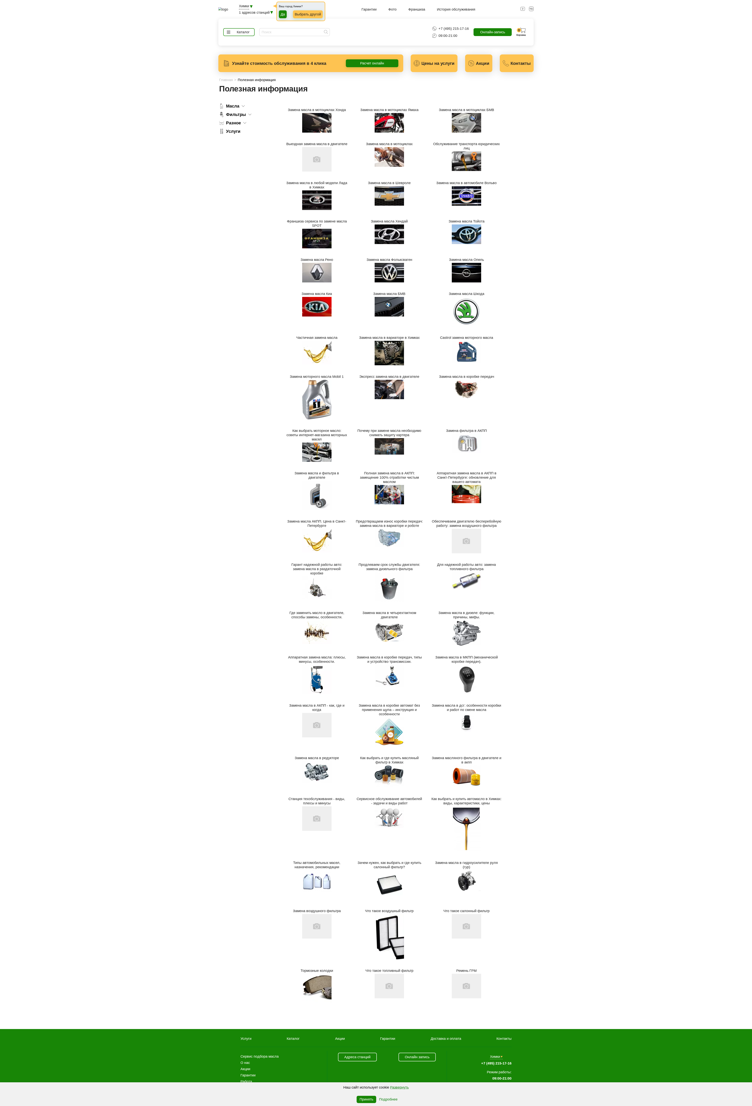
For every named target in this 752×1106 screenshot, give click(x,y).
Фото (392, 9)
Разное (233, 122)
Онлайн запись (417, 1057)
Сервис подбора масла (259, 1056)
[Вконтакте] (531, 10)
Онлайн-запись (492, 32)
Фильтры (236, 114)
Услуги (233, 131)
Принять (366, 1099)
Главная (226, 80)
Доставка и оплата (446, 1039)
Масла (232, 106)
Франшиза (416, 9)
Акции (340, 1039)
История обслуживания (456, 9)
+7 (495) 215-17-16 (453, 29)
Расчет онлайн (372, 63)
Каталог (293, 1039)
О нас (245, 1063)
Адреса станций (357, 1057)
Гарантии (369, 9)
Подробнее (388, 1099)
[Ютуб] (522, 10)
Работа (246, 1081)
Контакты (504, 1039)
